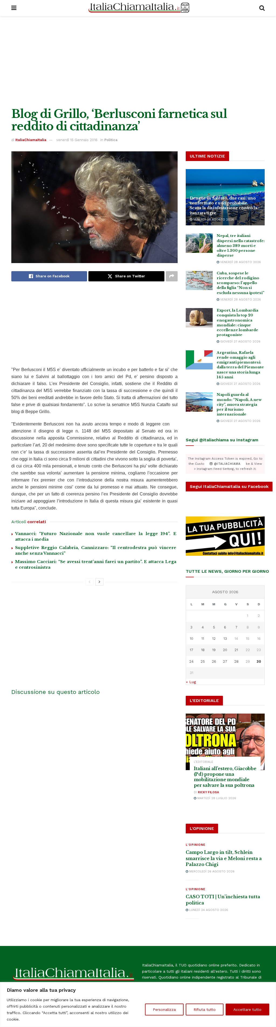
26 (214, 661)
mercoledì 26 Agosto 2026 (211, 871)
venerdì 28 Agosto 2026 (213, 219)
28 (236, 661)
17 (191, 650)
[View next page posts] (99, 582)
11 (202, 639)
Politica (111, 140)
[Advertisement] (138, 62)
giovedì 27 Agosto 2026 (239, 341)
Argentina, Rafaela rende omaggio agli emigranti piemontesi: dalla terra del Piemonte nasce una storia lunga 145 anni (240, 364)
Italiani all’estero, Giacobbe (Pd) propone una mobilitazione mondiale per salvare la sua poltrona (225, 777)
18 (203, 650)
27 (225, 661)
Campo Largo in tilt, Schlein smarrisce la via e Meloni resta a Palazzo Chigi (224, 858)
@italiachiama (226, 464)
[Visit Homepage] (138, 8)
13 (225, 639)
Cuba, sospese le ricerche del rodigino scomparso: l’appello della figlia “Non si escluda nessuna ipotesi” (240, 283)
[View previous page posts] (89, 582)
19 (214, 650)
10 (191, 639)
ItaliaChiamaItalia (30, 140)
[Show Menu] (13, 8)
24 (191, 661)
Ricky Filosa (208, 792)
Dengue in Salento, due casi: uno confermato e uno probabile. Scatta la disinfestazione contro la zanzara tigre (223, 205)
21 (236, 650)
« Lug (191, 682)
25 (203, 661)
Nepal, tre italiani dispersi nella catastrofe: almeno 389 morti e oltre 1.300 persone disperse (241, 245)
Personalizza (164, 1009)
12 (214, 639)
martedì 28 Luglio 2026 (216, 798)
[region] (138, 1004)
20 (225, 650)
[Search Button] (262, 8)
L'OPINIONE (195, 845)
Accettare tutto (247, 1009)
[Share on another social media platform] (172, 276)
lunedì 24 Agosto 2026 (208, 910)
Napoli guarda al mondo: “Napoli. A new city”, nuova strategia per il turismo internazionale (239, 404)
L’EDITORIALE (203, 761)
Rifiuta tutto (205, 1009)
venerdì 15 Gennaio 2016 (77, 140)
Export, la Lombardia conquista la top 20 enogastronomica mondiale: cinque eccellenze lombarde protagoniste (237, 322)
